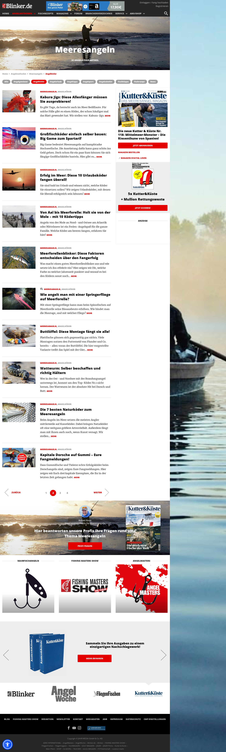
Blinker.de (91, 743)
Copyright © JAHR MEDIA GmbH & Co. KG (85, 738)
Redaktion (48, 719)
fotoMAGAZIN (74, 746)
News (153, 81)
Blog (7, 719)
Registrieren (162, 6)
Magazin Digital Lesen (134, 158)
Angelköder (38, 81)
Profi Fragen (85, 546)
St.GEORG (67, 749)
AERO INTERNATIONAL (52, 743)
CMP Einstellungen (155, 719)
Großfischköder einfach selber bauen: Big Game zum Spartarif (73, 136)
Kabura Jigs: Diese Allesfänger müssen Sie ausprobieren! (73, 99)
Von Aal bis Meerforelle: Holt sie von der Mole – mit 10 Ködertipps (75, 214)
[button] (7, 744)
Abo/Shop (135, 13)
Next (164, 655)
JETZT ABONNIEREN (143, 145)
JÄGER (98, 746)
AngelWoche (80, 743)
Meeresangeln (35, 74)
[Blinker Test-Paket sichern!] (85, 6)
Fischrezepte (45, 13)
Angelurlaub (56, 81)
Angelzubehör (105, 81)
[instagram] (80, 727)
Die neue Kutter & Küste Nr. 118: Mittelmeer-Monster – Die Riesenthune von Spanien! (141, 134)
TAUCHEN (77, 749)
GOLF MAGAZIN (88, 746)
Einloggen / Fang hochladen (154, 2)
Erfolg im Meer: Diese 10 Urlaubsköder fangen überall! (73, 177)
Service (119, 13)
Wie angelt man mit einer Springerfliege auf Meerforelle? (75, 296)
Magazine (62, 13)
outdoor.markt (118, 749)
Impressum (116, 719)
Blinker (100, 743)
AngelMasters (68, 743)
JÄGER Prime (108, 746)
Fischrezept (139, 81)
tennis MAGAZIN (89, 749)
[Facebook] (69, 727)
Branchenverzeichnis (98, 13)
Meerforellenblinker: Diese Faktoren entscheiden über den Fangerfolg (72, 255)
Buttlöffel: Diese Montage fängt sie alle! (75, 331)
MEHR (107, 115)
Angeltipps (72, 81)
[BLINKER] (17, 5)
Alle (6, 81)
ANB (105, 719)
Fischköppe (123, 81)
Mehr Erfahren (94, 658)
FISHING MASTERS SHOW (25, 719)
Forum (78, 13)
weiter (98, 492)
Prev (6, 655)
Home (5, 13)
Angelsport (88, 81)
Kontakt (78, 719)
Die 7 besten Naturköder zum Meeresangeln (66, 411)
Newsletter (63, 719)
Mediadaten (93, 719)
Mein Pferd (50, 749)
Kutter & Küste (120, 746)
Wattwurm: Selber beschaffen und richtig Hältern (70, 370)
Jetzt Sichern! (143, 208)
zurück (16, 492)
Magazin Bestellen (129, 152)
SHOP (59, 749)
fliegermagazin (61, 746)
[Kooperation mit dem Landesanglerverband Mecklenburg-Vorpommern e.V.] (96, 728)
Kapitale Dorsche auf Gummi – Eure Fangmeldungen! (71, 456)
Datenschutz (133, 719)
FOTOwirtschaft (104, 749)
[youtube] (75, 727)
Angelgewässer (21, 81)
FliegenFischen (47, 746)
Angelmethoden (22, 13)
